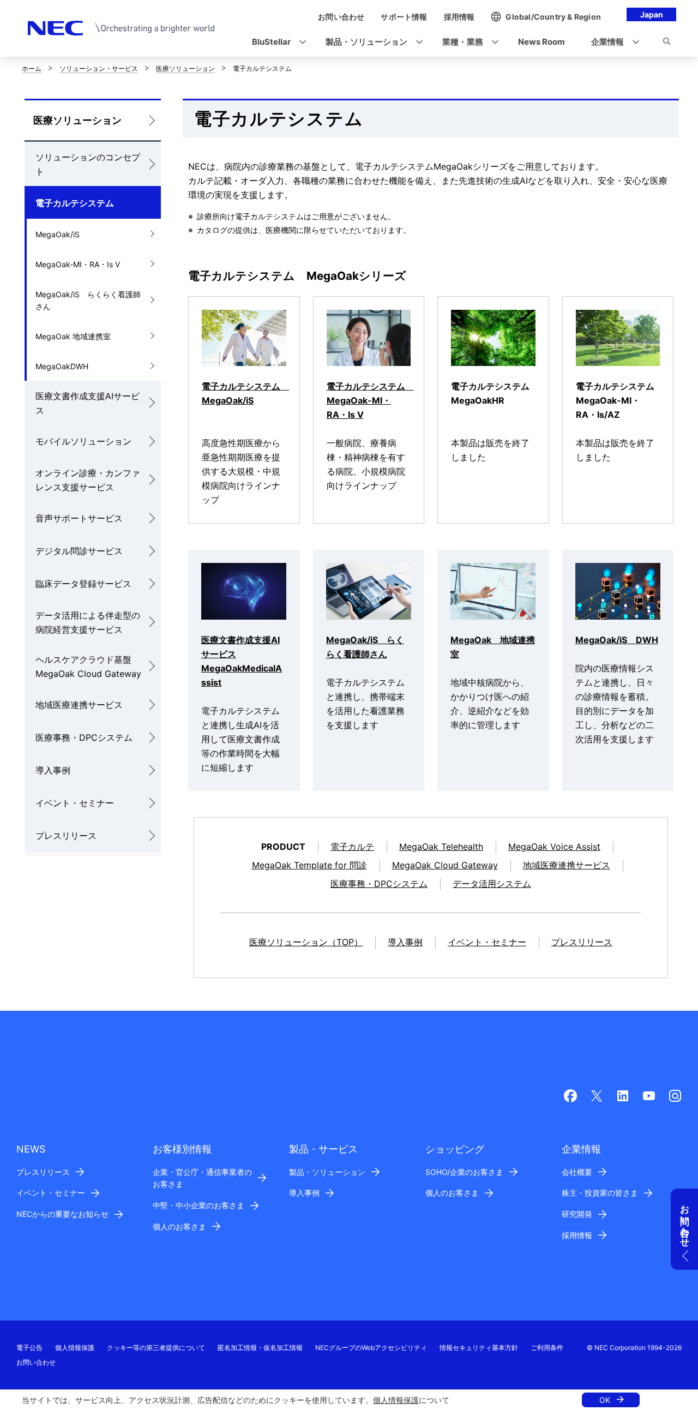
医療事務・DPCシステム (84, 737)
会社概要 (577, 1172)
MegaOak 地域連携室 (73, 336)
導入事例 (52, 770)
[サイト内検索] (666, 43)
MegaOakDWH (61, 366)
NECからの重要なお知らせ (62, 1214)
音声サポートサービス (79, 518)
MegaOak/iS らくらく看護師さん (88, 300)
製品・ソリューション (327, 1172)
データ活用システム (492, 883)
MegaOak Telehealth (441, 846)
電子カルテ (352, 846)
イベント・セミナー (74, 802)
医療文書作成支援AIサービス (87, 403)
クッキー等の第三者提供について (156, 1347)
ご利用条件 (547, 1347)
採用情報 (577, 1235)
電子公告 (29, 1347)
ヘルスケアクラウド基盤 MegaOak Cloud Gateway (88, 666)
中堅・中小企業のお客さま (198, 1205)
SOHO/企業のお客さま (464, 1172)
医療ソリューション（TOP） (306, 942)
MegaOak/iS (57, 234)
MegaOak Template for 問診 (309, 865)
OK (604, 1400)
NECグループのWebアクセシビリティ (371, 1347)
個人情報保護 (396, 1400)
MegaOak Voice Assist (554, 846)
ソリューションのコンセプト (87, 164)
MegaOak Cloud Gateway (445, 865)
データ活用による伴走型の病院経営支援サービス (87, 622)
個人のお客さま (179, 1226)
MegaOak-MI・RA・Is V (77, 264)
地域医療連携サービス (79, 704)
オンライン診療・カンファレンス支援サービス (87, 480)
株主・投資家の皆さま (600, 1192)
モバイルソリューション (83, 441)
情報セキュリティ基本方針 (479, 1347)
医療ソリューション (185, 68)
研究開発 (577, 1214)
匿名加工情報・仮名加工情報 (260, 1347)
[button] (275, 42)
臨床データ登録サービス (83, 583)
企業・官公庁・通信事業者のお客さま (202, 1178)
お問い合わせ (36, 1362)
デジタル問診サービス (79, 550)
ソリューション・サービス (98, 68)
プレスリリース (66, 835)
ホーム (31, 68)
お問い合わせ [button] (684, 1221)
